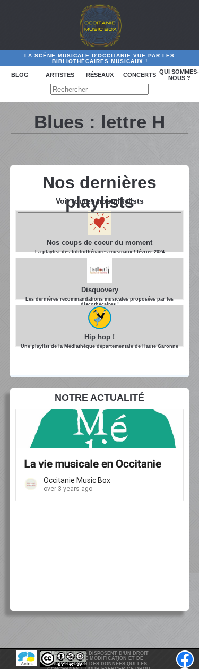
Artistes (60, 75)
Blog (20, 75)
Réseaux (100, 75)
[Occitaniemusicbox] (100, 25)
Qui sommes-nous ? (179, 74)
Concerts (139, 75)
